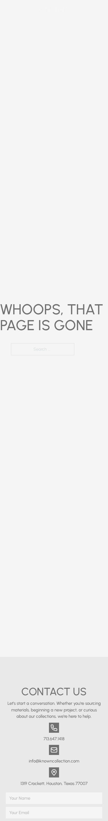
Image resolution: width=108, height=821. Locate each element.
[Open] (97, 9)
